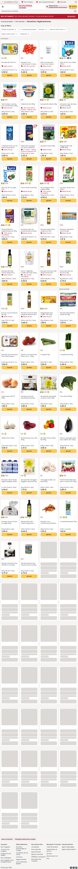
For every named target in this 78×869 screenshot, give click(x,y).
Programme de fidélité (6, 854)
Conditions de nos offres (22, 853)
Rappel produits (21, 859)
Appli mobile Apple (68, 847)
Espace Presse (36, 852)
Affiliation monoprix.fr (38, 857)
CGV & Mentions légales (21, 863)
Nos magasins (5, 847)
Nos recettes (20, 21)
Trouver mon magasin (5, 850)
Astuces (49, 854)
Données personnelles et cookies (21, 848)
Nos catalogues (6, 858)
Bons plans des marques (36, 860)
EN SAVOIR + (72, 16)
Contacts (19, 857)
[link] (25, 839)
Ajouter (9, 75)
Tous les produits (7, 21)
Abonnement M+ (52, 856)
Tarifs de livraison (52, 847)
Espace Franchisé (37, 854)
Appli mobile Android (68, 849)
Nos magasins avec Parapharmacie (7, 861)
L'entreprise (35, 847)
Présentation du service (52, 850)
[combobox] (37, 11)
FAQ (48, 858)
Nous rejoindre (36, 849)
